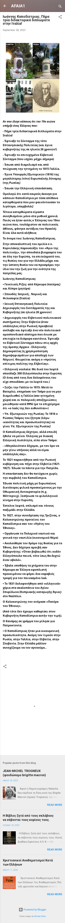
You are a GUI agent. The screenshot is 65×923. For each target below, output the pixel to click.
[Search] (60, 7)
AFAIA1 (18, 5)
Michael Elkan (40, 916)
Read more (54, 804)
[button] (60, 17)
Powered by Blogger (34, 909)
